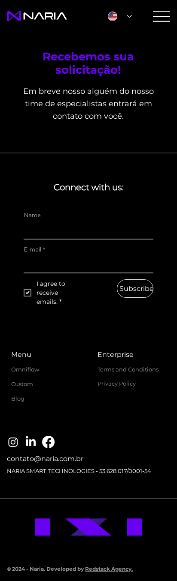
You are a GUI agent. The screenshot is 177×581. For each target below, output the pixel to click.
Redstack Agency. (109, 569)
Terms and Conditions (128, 369)
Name (32, 215)
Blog (17, 398)
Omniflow (25, 369)
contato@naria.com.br (45, 459)
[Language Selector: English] (120, 16)
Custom (22, 383)
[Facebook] (48, 442)
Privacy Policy (117, 383)
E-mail (34, 249)
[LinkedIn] (30, 442)
